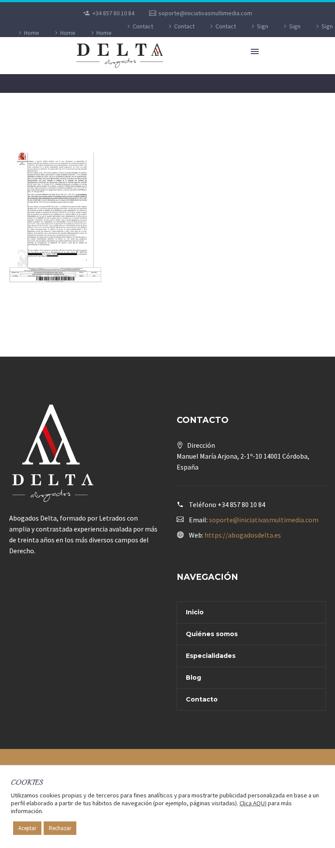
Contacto (202, 699)
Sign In (262, 32)
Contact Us (143, 32)
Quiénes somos (212, 634)
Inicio (195, 612)
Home (31, 33)
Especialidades (211, 656)
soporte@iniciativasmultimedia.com (205, 13)
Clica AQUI (253, 803)
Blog (193, 677)
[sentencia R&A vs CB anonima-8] (56, 216)
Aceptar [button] (27, 828)
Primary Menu (255, 51)
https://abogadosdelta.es (243, 535)
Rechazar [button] (60, 828)
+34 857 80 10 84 (113, 13)
